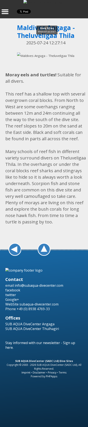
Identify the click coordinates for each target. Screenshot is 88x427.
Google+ (12, 299)
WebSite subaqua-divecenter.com (32, 304)
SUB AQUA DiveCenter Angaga (29, 324)
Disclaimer (39, 372)
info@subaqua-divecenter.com (39, 285)
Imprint (26, 372)
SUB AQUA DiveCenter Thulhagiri (32, 328)
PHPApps (51, 376)
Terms (62, 372)
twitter (10, 294)
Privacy (52, 372)
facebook (12, 290)
